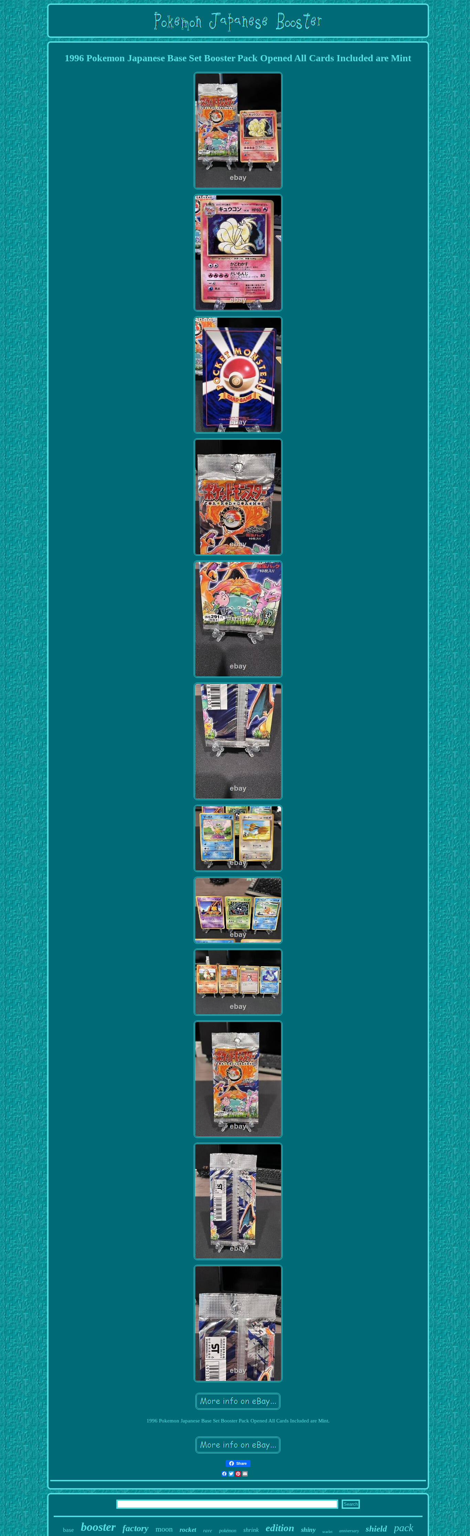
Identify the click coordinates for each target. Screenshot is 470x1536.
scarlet (327, 1531)
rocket (188, 1529)
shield (376, 1528)
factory (135, 1528)
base (68, 1530)
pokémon (227, 1530)
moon (164, 1529)
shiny (308, 1529)
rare (207, 1530)
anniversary (349, 1530)
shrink (251, 1529)
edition (280, 1527)
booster (98, 1527)
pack (403, 1527)
